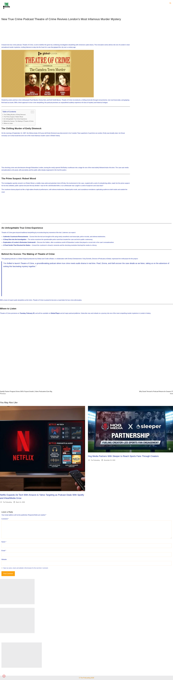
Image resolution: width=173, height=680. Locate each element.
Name (3, 542)
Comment (5, 519)
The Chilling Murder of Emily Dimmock (15, 114)
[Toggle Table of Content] (31, 111)
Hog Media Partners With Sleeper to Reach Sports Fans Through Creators (123, 456)
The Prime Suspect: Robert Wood (13, 116)
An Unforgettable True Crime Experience (15, 119)
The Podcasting (7, 502)
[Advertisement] (66, 34)
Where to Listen (8, 123)
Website (4, 559)
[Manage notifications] (4, 676)
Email (3, 550)
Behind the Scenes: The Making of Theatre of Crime (19, 121)
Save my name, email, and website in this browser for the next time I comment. (25, 568)
